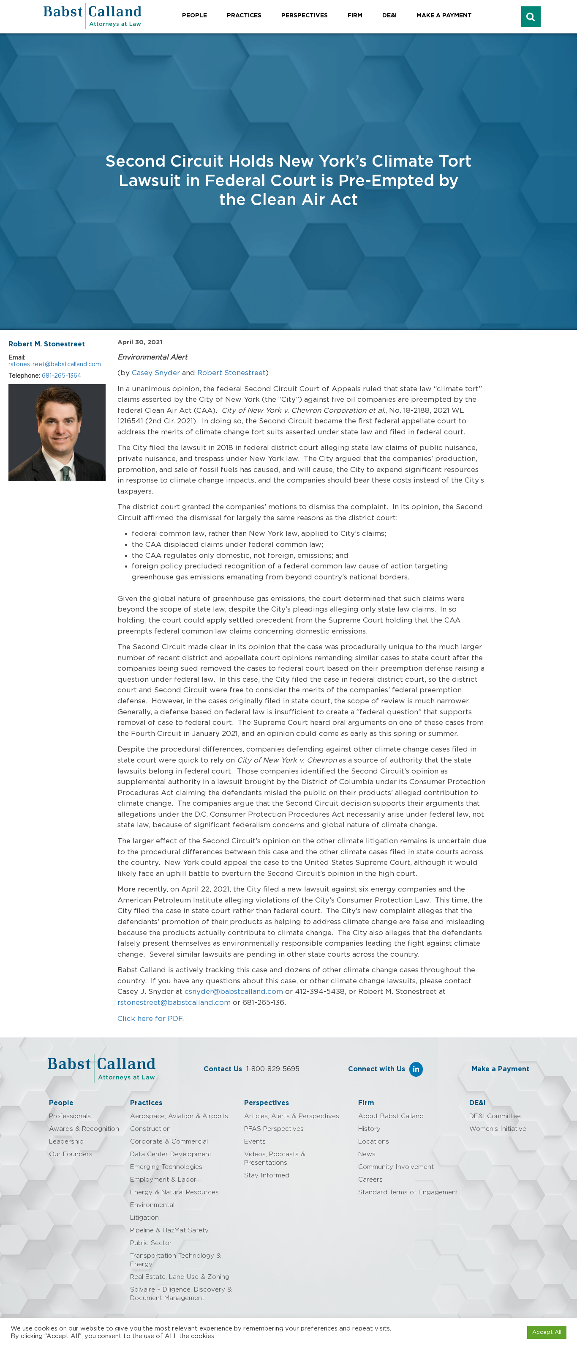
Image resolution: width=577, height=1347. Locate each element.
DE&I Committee (495, 1116)
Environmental (152, 1205)
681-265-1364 (61, 376)
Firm (355, 16)
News (367, 1154)
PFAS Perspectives (274, 1129)
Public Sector (151, 1243)
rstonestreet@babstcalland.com (54, 365)
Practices (244, 16)
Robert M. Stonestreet (46, 344)
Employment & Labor (163, 1180)
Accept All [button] (546, 1332)
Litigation (144, 1218)
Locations (373, 1142)
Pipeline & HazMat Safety (169, 1230)
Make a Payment (444, 16)
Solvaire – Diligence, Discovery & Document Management (181, 1294)
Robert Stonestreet (231, 372)
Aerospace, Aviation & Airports (179, 1116)
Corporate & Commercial (169, 1142)
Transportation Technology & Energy (175, 1260)
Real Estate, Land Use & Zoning (179, 1277)
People (194, 16)
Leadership (66, 1142)
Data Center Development (171, 1154)
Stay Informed (266, 1175)
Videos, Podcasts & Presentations (274, 1158)
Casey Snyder (156, 372)
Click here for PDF (149, 1018)
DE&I (389, 16)
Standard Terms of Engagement (408, 1192)
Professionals (70, 1116)
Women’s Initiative (497, 1129)
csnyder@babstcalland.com (234, 991)
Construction (150, 1129)
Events (255, 1142)
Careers (370, 1180)
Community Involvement (396, 1167)
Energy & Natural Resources (174, 1192)
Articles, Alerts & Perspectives (291, 1116)
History (369, 1129)
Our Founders (71, 1154)
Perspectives (304, 16)
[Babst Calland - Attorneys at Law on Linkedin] (416, 1069)
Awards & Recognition (84, 1129)
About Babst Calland (391, 1116)
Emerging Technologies (166, 1167)
